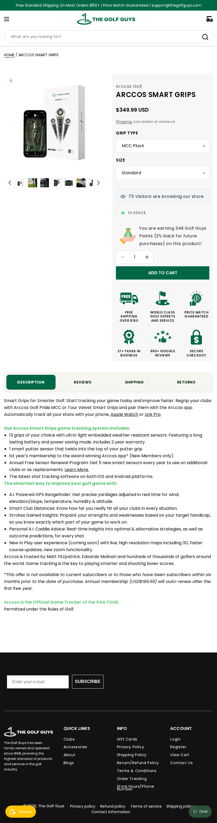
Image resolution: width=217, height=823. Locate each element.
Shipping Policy (132, 754)
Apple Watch (124, 414)
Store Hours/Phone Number (135, 788)
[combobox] (108, 36)
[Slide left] (10, 183)
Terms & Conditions (137, 770)
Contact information (111, 812)
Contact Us (181, 762)
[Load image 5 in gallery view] (56, 182)
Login (175, 740)
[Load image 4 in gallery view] (44, 182)
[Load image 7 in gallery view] (80, 182)
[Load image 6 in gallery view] (68, 182)
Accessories (75, 747)
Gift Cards (127, 740)
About (69, 754)
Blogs (69, 762)
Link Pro (153, 414)
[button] (6, 19)
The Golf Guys (51, 806)
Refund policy (112, 806)
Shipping (124, 121)
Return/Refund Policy (138, 762)
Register (178, 747)
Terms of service (146, 806)
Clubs (69, 740)
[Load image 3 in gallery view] (32, 182)
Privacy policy (82, 806)
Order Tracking (132, 778)
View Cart (179, 754)
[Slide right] (98, 183)
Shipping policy (180, 806)
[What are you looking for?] (205, 36)
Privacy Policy (130, 747)
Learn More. (77, 470)
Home (9, 55)
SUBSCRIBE (88, 681)
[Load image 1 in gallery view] (20, 182)
